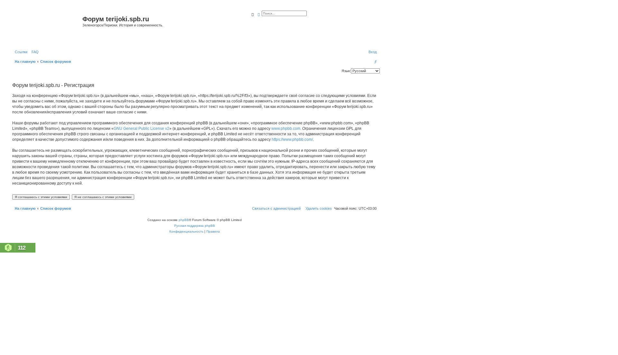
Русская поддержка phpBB (194, 225)
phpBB (184, 220)
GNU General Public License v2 (141, 128)
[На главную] (46, 27)
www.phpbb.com (285, 128)
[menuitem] (34, 52)
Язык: (346, 71)
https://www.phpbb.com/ (292, 139)
